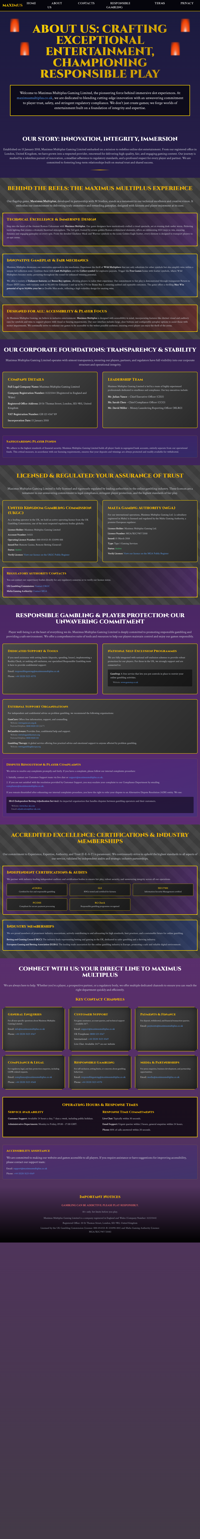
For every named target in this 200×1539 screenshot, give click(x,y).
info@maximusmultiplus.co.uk (30, 1029)
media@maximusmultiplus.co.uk (163, 1077)
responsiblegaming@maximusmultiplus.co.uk (37, 671)
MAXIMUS (12, 5)
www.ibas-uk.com (27, 805)
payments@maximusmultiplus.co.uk (165, 1026)
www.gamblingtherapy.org (29, 746)
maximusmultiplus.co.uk (34, 97)
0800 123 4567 (97, 1034)
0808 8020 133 (32, 726)
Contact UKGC (42, 586)
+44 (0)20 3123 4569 (98, 1039)
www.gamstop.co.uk (129, 682)
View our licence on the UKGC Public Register (47, 554)
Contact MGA (40, 591)
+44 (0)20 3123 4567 (25, 1034)
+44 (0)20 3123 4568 (25, 1082)
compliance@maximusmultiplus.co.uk (25, 786)
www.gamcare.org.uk (27, 723)
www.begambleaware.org (29, 734)
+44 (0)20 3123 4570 (25, 676)
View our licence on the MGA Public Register (146, 553)
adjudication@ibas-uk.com (28, 809)
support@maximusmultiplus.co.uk (86, 777)
